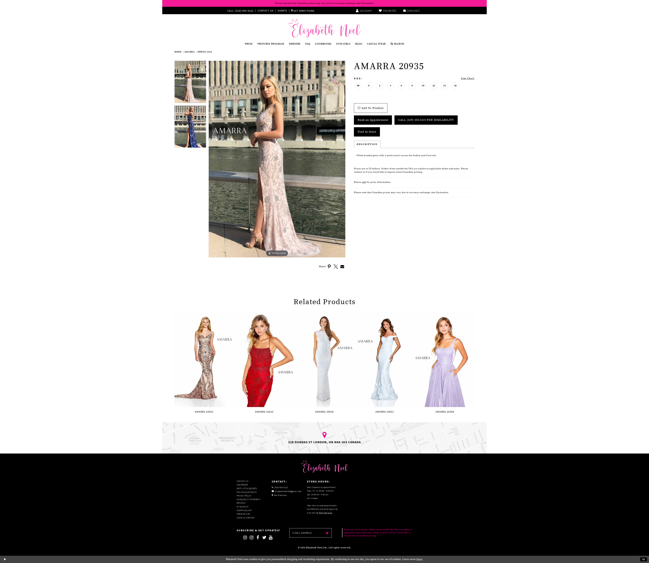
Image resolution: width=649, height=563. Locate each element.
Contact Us (266, 10)
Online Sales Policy (247, 492)
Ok (643, 559)
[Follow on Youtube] (271, 537)
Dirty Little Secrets (247, 488)
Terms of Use (243, 514)
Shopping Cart (244, 510)
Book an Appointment (373, 120)
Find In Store (367, 132)
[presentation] (204, 359)
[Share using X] (336, 266)
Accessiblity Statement (248, 499)
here (419, 559)
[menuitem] (241, 10)
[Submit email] (327, 532)
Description (367, 144)
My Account (243, 506)
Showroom (242, 484)
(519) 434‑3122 (325, 512)
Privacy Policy (244, 495)
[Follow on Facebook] (258, 537)
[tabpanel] (190, 83)
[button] (411, 10)
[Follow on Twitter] (264, 537)
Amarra (189, 52)
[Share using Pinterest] (329, 266)
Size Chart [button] (467, 78)
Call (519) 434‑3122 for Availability (426, 120)
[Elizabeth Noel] (324, 28)
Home (178, 52)
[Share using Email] (342, 266)
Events (282, 10)
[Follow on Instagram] (245, 537)
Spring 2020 (205, 52)
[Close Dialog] (5, 559)
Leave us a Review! (246, 517)
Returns (241, 503)
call (364, 182)
